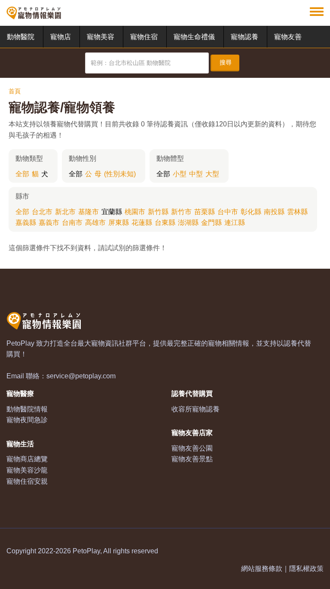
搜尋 (226, 62)
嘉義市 (49, 222)
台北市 (42, 211)
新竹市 (181, 211)
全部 (22, 174)
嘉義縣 (25, 222)
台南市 (72, 222)
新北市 (65, 211)
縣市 (22, 196)
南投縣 (274, 211)
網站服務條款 (261, 568)
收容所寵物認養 (195, 409)
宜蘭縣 (111, 211)
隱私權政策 (306, 568)
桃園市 (135, 211)
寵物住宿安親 (27, 481)
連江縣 (234, 222)
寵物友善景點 (192, 459)
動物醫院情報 (27, 409)
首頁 (15, 91)
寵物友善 (288, 36)
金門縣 (211, 222)
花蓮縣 (141, 222)
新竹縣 (158, 211)
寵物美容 (100, 36)
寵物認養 (244, 36)
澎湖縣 (188, 222)
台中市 (227, 211)
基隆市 (88, 211)
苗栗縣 (204, 211)
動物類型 (29, 158)
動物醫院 (20, 36)
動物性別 (82, 158)
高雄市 (95, 222)
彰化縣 (251, 211)
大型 (212, 174)
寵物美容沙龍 (27, 470)
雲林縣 (297, 211)
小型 (179, 174)
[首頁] (33, 13)
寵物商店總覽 (27, 459)
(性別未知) (120, 174)
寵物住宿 (144, 36)
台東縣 (165, 222)
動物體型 (170, 158)
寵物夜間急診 (27, 419)
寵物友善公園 (192, 448)
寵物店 (60, 36)
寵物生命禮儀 (194, 36)
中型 (196, 174)
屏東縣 (118, 222)
